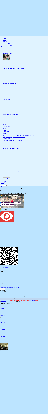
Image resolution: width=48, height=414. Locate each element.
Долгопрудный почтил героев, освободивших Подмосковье (12, 163)
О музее (2, 37)
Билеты (2, 123)
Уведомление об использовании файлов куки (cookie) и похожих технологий (9, 287)
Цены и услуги (4, 40)
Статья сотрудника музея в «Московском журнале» (11, 148)
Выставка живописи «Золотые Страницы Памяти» (10, 114)
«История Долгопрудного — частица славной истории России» (12, 171)
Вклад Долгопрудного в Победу (7, 126)
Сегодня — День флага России (7, 53)
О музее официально (5, 41)
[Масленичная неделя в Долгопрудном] (6, 154)
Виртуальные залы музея (6, 131)
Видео (2, 180)
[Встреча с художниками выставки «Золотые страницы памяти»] (6, 90)
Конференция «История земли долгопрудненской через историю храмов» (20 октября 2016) (14, 137)
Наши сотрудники (5, 39)
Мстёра (5, 129)
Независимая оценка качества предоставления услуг (9, 42)
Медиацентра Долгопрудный (5, 192)
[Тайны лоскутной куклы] (6, 105)
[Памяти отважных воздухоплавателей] (6, 59)
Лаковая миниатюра (5, 128)
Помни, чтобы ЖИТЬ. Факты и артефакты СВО (10, 83)
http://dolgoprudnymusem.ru (32, 300)
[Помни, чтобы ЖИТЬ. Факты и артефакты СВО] (6, 82)
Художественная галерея (6, 127)
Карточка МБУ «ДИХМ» (7, 43)
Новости (2, 46)
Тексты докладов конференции (8, 136)
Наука (2, 134)
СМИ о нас (2, 141)
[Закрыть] (0, 317)
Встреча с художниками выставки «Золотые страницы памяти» (12, 91)
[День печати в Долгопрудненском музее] (6, 177)
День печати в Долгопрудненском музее (9, 178)
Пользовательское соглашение (4, 286)
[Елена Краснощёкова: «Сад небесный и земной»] (6, 120)
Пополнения (4, 133)
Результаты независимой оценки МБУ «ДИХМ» (10, 45)
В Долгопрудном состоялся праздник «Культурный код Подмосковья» (13, 68)
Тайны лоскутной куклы (7, 106)
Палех (5, 130)
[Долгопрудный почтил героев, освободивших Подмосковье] (6, 162)
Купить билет (4, 124)
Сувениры (2, 183)
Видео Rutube (4, 181)
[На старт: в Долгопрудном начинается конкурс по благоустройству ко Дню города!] (6, 74)
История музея (4, 38)
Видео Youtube (4, 182)
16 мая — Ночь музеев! (6, 99)
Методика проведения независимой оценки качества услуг (11, 44)
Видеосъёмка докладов (7, 138)
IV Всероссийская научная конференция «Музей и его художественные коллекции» (13, 140)
